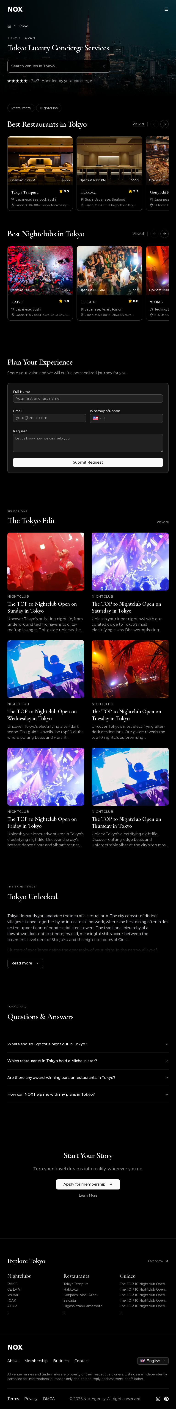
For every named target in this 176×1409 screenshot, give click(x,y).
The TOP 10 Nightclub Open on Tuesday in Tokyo (142, 1300)
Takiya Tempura (75, 1284)
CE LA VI (14, 1289)
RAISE (12, 1284)
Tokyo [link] (23, 26)
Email (17, 411)
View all (139, 124)
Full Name (21, 392)
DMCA (49, 1399)
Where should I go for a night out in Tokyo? (47, 1044)
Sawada (69, 1300)
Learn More (88, 1195)
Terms (13, 1399)
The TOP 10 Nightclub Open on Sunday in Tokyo (142, 1284)
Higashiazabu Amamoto (82, 1306)
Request (20, 431)
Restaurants (20, 108)
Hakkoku (70, 1289)
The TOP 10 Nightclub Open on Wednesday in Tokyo (142, 1295)
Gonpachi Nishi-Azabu (81, 1295)
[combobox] (58, 66)
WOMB (13, 1295)
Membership (36, 1361)
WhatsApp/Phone (105, 411)
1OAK (11, 1300)
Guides (127, 1276)
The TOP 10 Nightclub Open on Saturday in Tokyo (142, 1289)
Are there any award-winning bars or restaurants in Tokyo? (61, 1077)
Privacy (31, 1399)
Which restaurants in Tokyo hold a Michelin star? (52, 1061)
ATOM (12, 1306)
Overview (155, 1261)
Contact (81, 1361)
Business (61, 1361)
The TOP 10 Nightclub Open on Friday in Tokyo (142, 1306)
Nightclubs (49, 108)
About (13, 1361)
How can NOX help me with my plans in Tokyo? (51, 1094)
